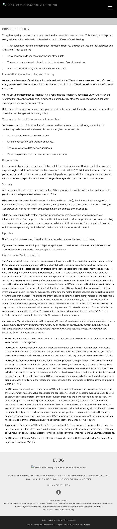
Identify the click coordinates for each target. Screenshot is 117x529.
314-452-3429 (63, 485)
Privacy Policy (48, 510)
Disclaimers (74, 524)
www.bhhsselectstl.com (70, 35)
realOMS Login (84, 524)
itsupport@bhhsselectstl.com (50, 249)
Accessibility (59, 510)
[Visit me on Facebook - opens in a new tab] (58, 492)
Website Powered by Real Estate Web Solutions (58, 520)
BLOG (58, 460)
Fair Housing (69, 510)
